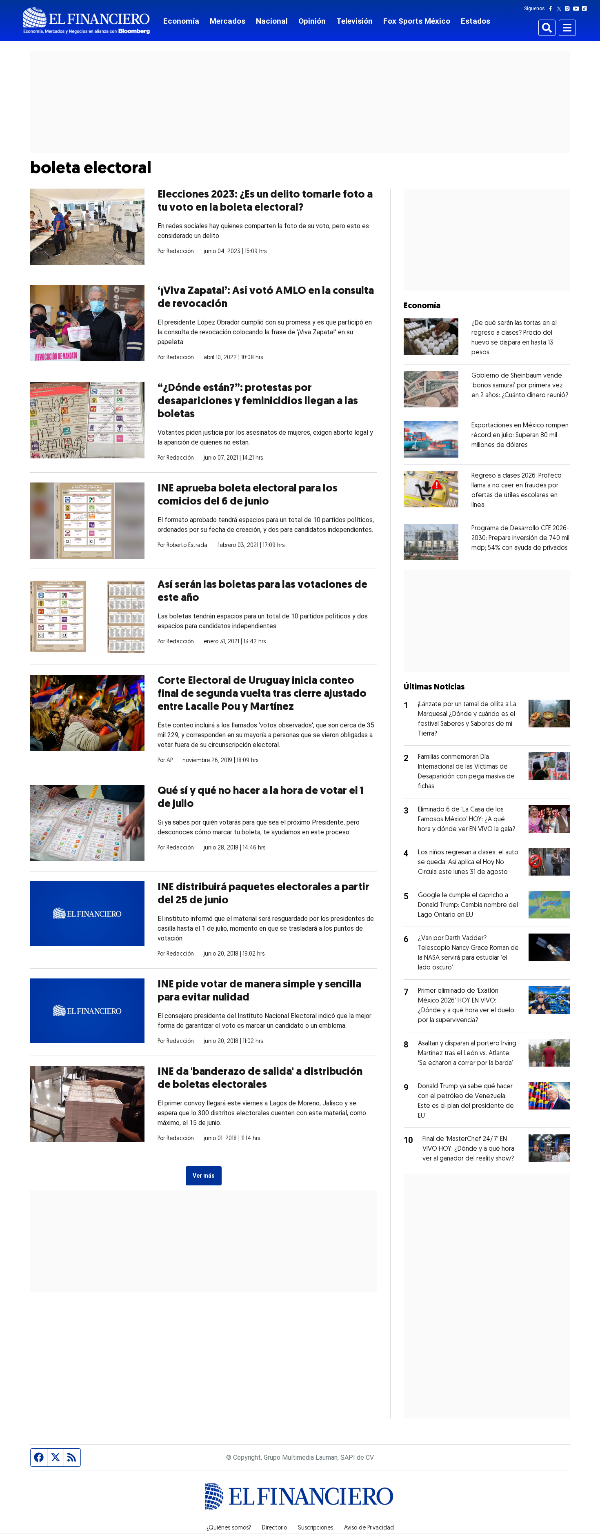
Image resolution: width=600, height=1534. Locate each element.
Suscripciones (315, 1528)
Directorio (274, 1528)
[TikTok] (586, 8)
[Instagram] (569, 8)
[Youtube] (577, 8)
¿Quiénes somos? (229, 1528)
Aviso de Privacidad (369, 1528)
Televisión (354, 21)
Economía (181, 21)
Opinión (312, 21)
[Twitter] (560, 8)
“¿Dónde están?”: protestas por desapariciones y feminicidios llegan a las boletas (258, 401)
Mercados (227, 21)
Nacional (272, 21)
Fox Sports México (416, 21)
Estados (475, 21)
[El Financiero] (86, 20)
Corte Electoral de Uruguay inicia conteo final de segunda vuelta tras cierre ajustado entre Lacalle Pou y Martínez (262, 694)
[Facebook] (552, 8)
